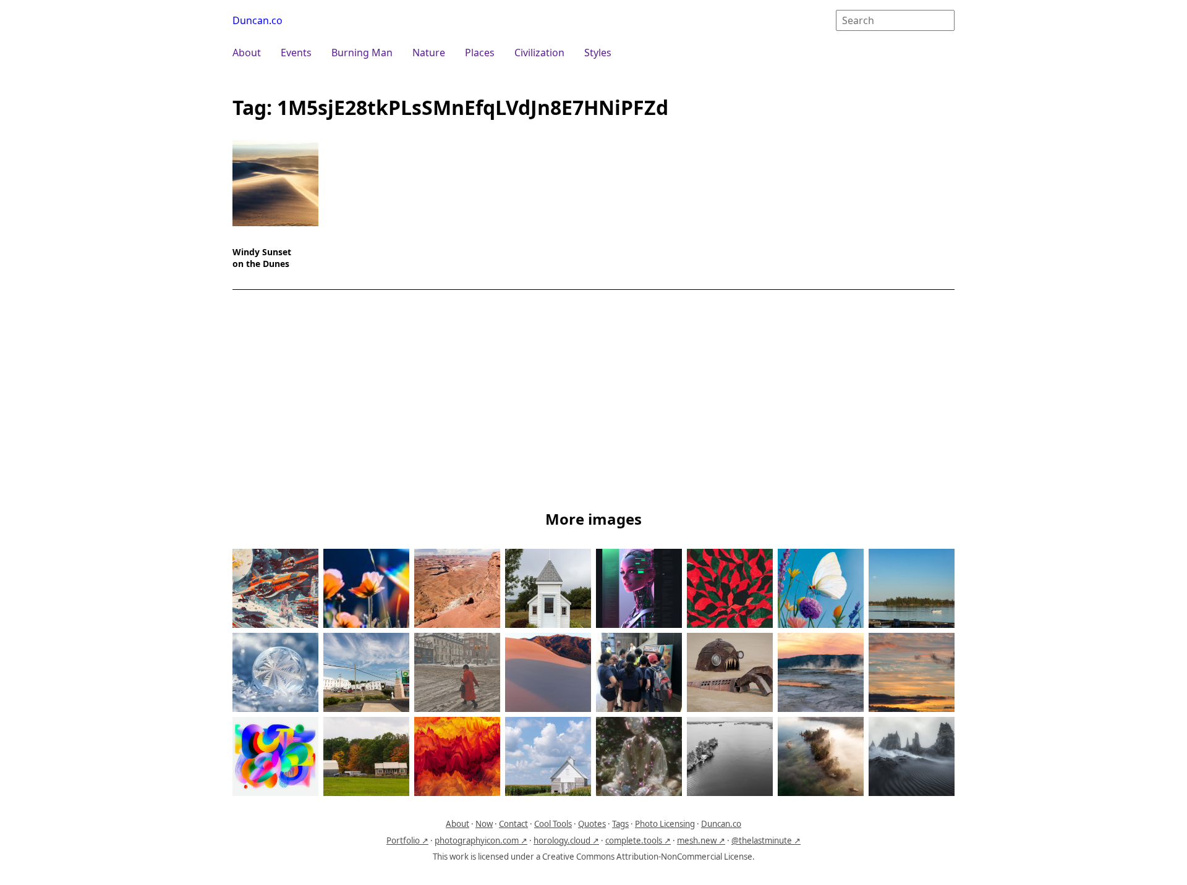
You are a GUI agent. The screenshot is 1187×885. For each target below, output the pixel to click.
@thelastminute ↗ (766, 840)
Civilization (539, 52)
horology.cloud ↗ (566, 840)
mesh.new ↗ (701, 840)
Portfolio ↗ (407, 840)
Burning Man (362, 52)
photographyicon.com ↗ (481, 840)
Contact (513, 823)
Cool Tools (553, 823)
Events (296, 52)
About (246, 52)
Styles (597, 52)
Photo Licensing (665, 823)
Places (480, 52)
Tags (620, 823)
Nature (428, 52)
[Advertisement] (593, 402)
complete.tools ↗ (638, 840)
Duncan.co (257, 20)
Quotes (592, 823)
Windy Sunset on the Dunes (261, 257)
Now (484, 823)
